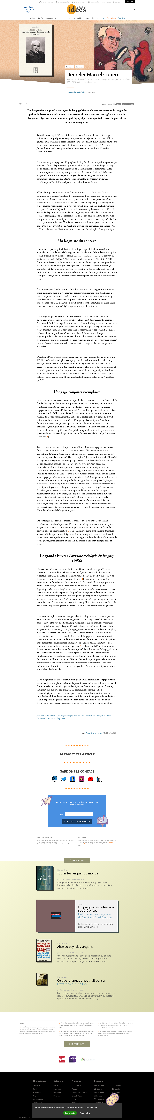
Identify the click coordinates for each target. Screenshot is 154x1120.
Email (62, 814)
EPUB (124, 104)
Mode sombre (106, 2)
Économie (49, 18)
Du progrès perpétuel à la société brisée (96, 909)
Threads (99, 1096)
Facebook (117, 1086)
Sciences (95, 18)
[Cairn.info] (87, 1059)
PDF (118, 104)
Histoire (87, 18)
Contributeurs (77, 1096)
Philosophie (77, 18)
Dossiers (56, 1096)
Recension (70, 67)
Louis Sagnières (66, 879)
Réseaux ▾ (118, 2)
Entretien (62, 977)
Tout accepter (70, 1113)
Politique (32, 18)
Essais (103, 18)
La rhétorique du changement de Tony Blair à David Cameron (95, 915)
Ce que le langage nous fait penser (81, 980)
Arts (56, 18)
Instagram (100, 1099)
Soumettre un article (47, 2)
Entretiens (121, 18)
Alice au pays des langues (75, 946)
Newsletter (100, 1086)
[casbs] (62, 1059)
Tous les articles (94, 2)
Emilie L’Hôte (65, 953)
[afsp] (72, 1059)
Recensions (111, 18)
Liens (74, 1099)
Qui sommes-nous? (79, 2)
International (65, 18)
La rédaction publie (63, 2)
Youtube (117, 1089)
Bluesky (99, 1089)
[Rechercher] (133, 8)
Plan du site (76, 1102)
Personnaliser (85, 1113)
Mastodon (100, 1092)
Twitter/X (99, 1102)
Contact (75, 1089)
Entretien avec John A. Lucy (72, 984)
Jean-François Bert (76, 92)
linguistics (24, 104)
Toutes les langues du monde (77, 873)
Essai (80, 903)
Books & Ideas (130, 1)
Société (40, 18)
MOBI (131, 104)
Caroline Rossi (65, 990)
